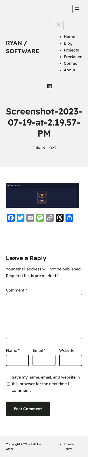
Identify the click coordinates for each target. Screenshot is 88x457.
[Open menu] (77, 9)
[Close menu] (59, 25)
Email (39, 350)
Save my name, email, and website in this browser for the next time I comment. (46, 384)
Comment (16, 290)
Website (66, 350)
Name (13, 350)
